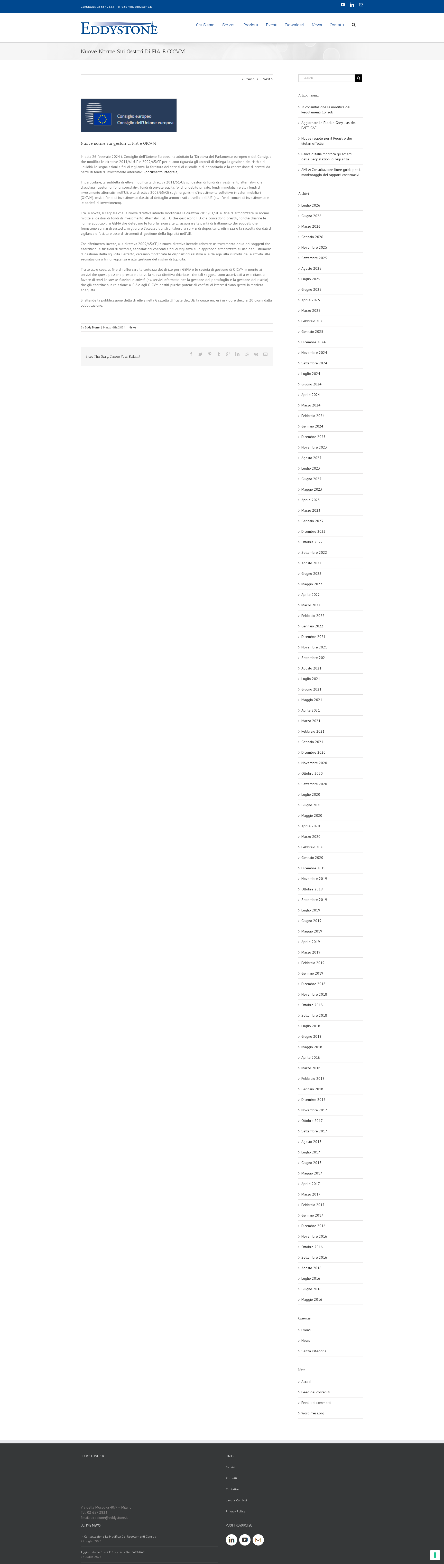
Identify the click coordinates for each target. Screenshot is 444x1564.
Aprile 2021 (310, 710)
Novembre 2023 (314, 447)
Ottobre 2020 (312, 773)
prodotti (231, 1478)
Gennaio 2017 (312, 1215)
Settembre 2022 (314, 552)
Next (266, 79)
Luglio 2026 (310, 205)
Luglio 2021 (310, 678)
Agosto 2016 (311, 1268)
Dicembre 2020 (313, 752)
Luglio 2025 (310, 279)
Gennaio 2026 (312, 237)
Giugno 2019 (311, 920)
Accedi (306, 1381)
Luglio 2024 (310, 373)
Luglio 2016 (310, 1278)
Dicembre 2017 (313, 1099)
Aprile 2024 (310, 394)
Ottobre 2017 (312, 1120)
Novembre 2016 (314, 1236)
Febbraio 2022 (313, 615)
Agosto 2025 (311, 268)
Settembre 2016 (314, 1257)
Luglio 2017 (310, 1152)
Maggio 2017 (311, 1173)
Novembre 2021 (314, 647)
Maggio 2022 (311, 584)
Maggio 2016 (311, 1299)
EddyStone (92, 327)
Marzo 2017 (310, 1194)
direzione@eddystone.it (135, 6)
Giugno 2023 (311, 479)
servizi (230, 1467)
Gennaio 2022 (312, 626)
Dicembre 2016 (313, 1225)
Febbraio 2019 (313, 962)
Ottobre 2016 (312, 1247)
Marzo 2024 (310, 405)
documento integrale (161, 172)
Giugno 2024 (311, 384)
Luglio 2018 (310, 1026)
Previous (251, 79)
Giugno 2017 (311, 1162)
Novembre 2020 (314, 763)
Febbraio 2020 (313, 847)
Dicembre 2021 (313, 636)
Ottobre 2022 (312, 542)
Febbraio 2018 (313, 1078)
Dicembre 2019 (313, 868)
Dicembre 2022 (313, 531)
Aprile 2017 (310, 1183)
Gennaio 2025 (312, 331)
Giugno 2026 (311, 215)
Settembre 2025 (314, 258)
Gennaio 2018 (312, 1089)
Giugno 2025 (311, 289)
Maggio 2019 (311, 931)
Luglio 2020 (310, 794)
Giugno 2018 (311, 1036)
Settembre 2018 (314, 1015)
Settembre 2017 (314, 1131)
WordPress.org (312, 1413)
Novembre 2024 (314, 352)
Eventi (306, 1330)
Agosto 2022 (311, 563)
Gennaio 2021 (312, 742)
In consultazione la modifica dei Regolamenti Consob (118, 1536)
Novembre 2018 (314, 994)
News (132, 327)
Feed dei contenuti (315, 1392)
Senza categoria (313, 1351)
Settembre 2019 (314, 899)
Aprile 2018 (310, 1057)
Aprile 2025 (310, 300)
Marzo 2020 (310, 836)
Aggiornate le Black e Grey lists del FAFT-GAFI (113, 1552)
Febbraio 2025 (313, 321)
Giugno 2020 (311, 805)
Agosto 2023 (311, 457)
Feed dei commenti (316, 1402)
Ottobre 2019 (312, 889)
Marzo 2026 (310, 226)
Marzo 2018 (310, 1068)
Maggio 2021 (311, 699)
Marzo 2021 (310, 720)
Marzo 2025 (310, 310)
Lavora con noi (236, 1500)
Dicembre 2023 (313, 436)
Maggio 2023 (311, 489)
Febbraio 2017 (313, 1204)
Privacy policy (235, 1511)
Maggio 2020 (311, 815)
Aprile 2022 (310, 594)
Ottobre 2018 (312, 1005)
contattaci (233, 1489)
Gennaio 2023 (312, 521)
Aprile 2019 (310, 941)
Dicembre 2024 (313, 342)
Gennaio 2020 (312, 857)
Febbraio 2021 (313, 731)
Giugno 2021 (311, 689)
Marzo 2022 (310, 605)
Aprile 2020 (310, 826)
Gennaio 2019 (312, 973)
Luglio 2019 (310, 910)
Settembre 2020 (314, 784)
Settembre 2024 (314, 363)
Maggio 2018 (311, 1047)
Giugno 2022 (311, 573)
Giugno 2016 (311, 1289)
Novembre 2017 (314, 1110)
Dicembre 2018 (313, 984)
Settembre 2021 (314, 657)
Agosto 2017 (311, 1141)
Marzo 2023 (310, 510)
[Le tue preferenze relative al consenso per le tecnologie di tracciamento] (435, 1555)
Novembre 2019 (314, 878)
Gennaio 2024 (312, 426)
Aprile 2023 (310, 500)
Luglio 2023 (310, 468)
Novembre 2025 (314, 247)
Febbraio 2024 (313, 415)
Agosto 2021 (311, 668)
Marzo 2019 (310, 952)
